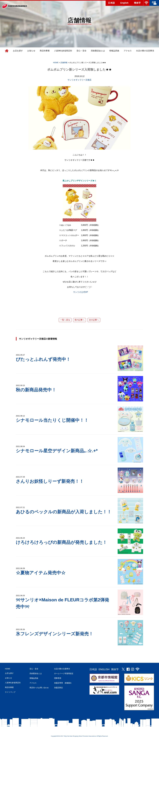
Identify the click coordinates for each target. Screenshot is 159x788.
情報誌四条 (114, 51)
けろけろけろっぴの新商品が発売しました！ (61, 542)
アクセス (128, 51)
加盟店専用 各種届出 (63, 683)
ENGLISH (104, 669)
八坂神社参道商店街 (63, 51)
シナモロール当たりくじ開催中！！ (52, 420)
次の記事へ (94, 320)
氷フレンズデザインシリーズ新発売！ (54, 633)
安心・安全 (81, 51)
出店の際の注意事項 (145, 51)
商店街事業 (45, 51)
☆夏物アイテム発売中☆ (41, 572)
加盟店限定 (58, 688)
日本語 (111, 3)
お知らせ (31, 51)
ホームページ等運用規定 (63, 673)
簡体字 (137, 3)
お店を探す (18, 51)
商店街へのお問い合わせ (39, 688)
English (124, 3)
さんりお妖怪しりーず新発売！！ (50, 481)
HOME (7, 669)
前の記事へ (79, 320)
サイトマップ (10, 692)
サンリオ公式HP (80, 292)
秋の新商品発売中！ (36, 389)
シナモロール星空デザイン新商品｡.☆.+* (57, 450)
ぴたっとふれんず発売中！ (43, 359)
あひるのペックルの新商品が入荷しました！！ (64, 511)
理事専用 (57, 678)
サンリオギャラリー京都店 (79, 80)
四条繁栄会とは (98, 51)
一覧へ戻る (65, 320)
